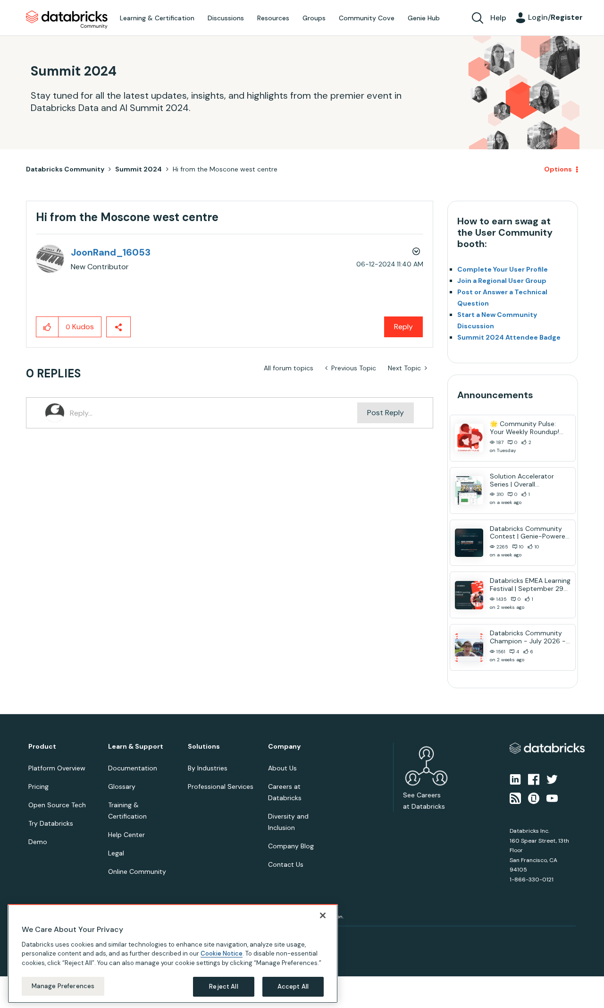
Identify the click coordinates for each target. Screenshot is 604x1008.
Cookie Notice (222, 953)
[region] (173, 953)
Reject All (223, 986)
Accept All (293, 986)
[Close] (322, 915)
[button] (461, 479)
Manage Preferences (63, 986)
